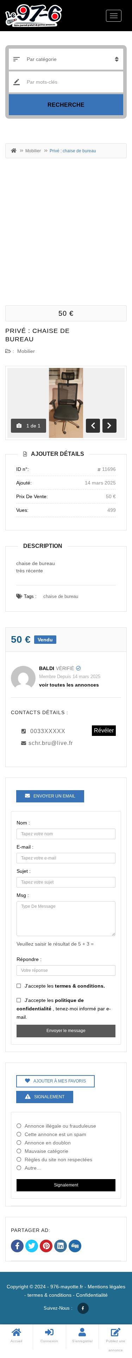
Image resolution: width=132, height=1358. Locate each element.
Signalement (66, 1185)
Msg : (23, 895)
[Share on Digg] (75, 1247)
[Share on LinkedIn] (60, 1247)
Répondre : (29, 959)
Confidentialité (92, 1295)
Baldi (46, 668)
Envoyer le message (66, 1030)
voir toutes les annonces (69, 685)
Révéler (104, 730)
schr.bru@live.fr (51, 743)
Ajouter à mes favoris (59, 1081)
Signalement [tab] (49, 1096)
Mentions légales (106, 1286)
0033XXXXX (47, 731)
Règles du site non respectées (58, 1159)
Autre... (33, 1168)
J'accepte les (65, 986)
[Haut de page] (109, 1314)
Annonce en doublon (48, 1142)
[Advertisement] (66, 231)
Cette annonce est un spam (55, 1134)
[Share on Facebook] (17, 1247)
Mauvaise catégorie (46, 1151)
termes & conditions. (80, 986)
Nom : (23, 823)
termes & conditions (49, 1295)
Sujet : (24, 871)
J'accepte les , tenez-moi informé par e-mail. (64, 1008)
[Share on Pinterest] (46, 1247)
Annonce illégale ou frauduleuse (60, 1126)
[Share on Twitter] (31, 1247)
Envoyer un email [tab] (54, 796)
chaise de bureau (60, 596)
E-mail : (25, 847)
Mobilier (33, 150)
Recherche (66, 105)
